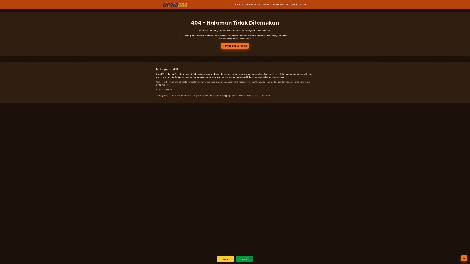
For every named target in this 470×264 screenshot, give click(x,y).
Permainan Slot (252, 4)
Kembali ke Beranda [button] (235, 46)
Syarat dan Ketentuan (180, 95)
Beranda (239, 4)
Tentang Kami (162, 95)
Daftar (294, 4)
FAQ (287, 4)
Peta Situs (265, 95)
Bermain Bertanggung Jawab (223, 95)
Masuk (303, 4)
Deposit (265, 4)
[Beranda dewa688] (175, 4)
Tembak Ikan (277, 4)
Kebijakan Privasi (200, 95)
